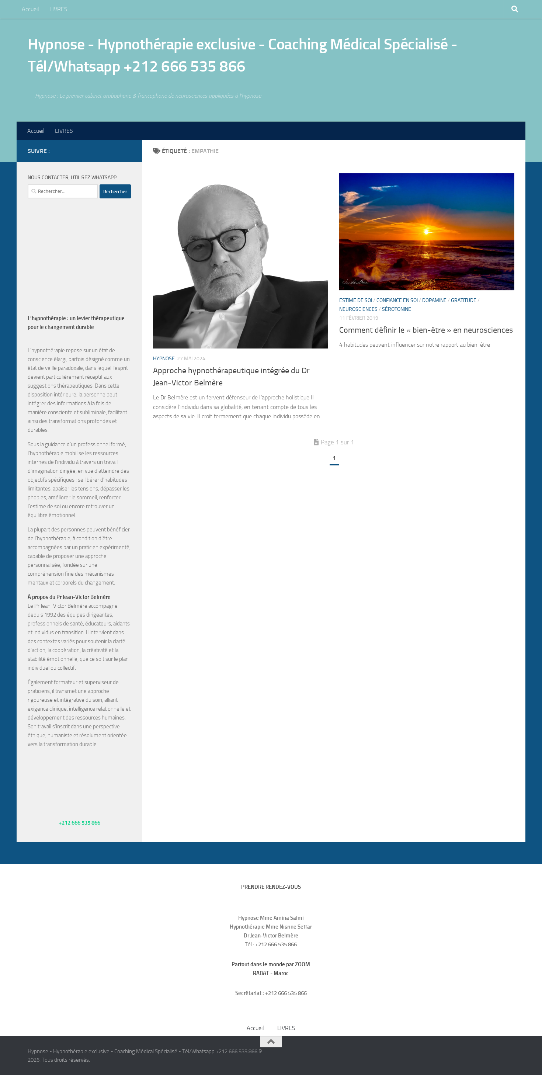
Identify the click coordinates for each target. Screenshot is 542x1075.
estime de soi (355, 300)
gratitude (463, 300)
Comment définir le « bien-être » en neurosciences (426, 330)
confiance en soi (397, 300)
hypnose (164, 359)
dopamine (434, 300)
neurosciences (358, 309)
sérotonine (396, 309)
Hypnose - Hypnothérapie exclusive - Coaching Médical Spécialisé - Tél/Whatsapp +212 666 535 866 (243, 55)
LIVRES (58, 9)
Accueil (30, 9)
